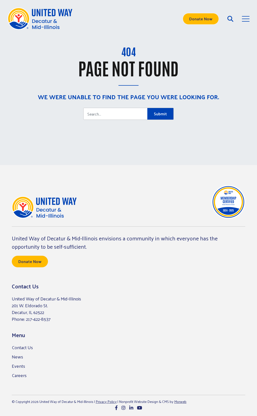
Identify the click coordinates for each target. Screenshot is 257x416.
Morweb (180, 401)
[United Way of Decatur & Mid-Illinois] (44, 207)
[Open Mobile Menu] (245, 19)
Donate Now (200, 18)
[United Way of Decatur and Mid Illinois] (40, 19)
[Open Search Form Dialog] (230, 19)
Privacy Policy (106, 401)
